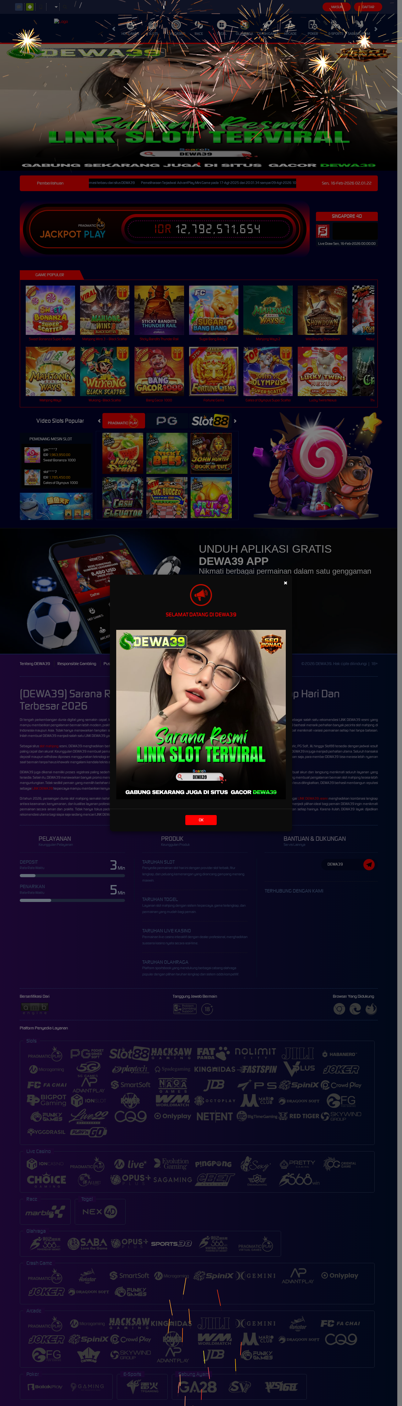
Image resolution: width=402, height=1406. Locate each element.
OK (201, 820)
